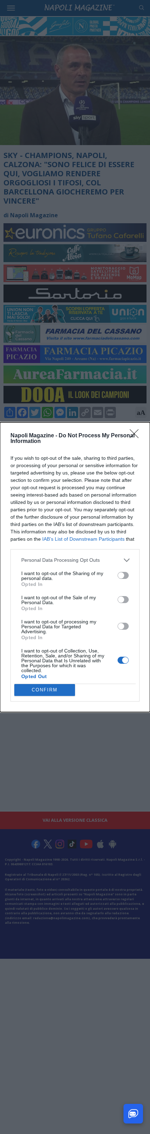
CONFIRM (45, 689)
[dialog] (75, 567)
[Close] (136, 436)
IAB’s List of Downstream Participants (83, 539)
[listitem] (75, 560)
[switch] (123, 575)
